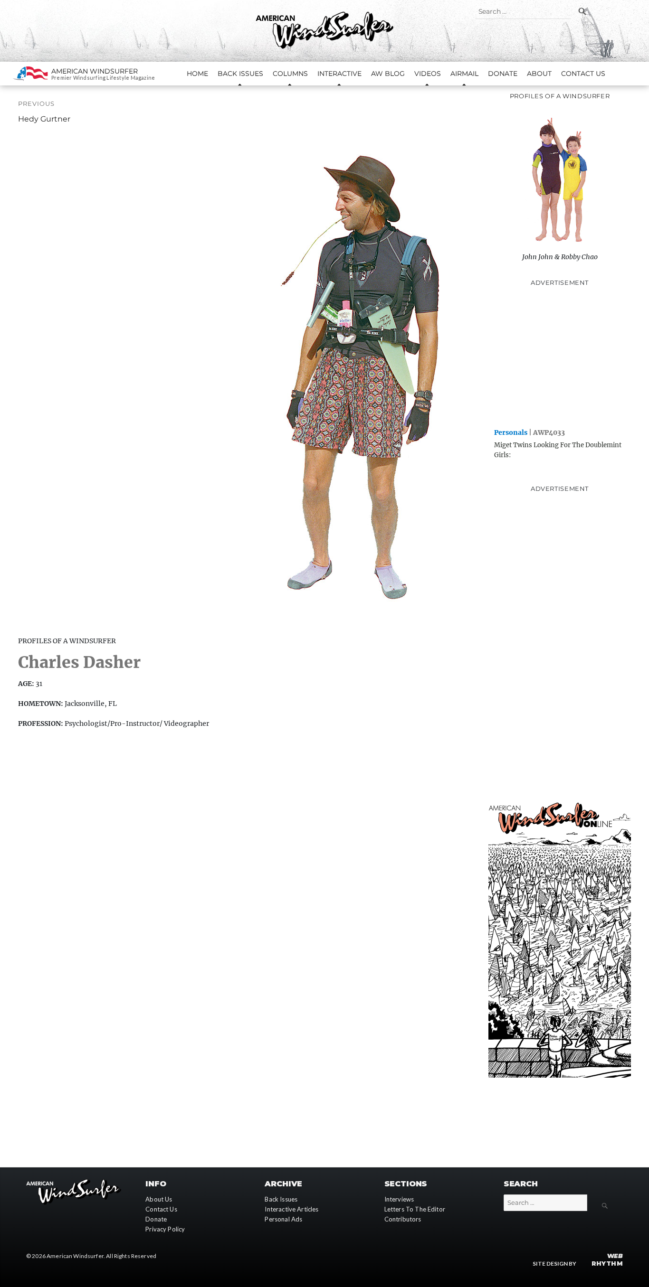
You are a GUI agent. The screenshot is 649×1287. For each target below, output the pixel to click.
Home (197, 73)
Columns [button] (290, 73)
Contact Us (583, 73)
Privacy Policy (165, 1229)
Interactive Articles (291, 1209)
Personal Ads (283, 1219)
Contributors (402, 1219)
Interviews (399, 1199)
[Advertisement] (559, 356)
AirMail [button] (464, 73)
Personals (510, 432)
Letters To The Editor (414, 1209)
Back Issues (281, 1199)
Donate (502, 73)
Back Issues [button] (240, 73)
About (539, 73)
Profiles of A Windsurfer (560, 96)
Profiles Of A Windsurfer (67, 641)
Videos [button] (427, 73)
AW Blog (388, 73)
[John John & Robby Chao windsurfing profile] (559, 175)
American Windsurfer (94, 71)
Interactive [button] (339, 73)
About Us (158, 1199)
